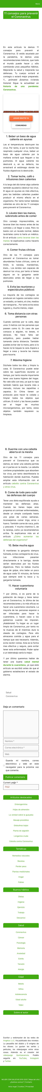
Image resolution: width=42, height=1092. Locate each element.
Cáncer (21, 938)
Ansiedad (21, 953)
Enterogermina (21, 804)
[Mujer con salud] (6, 4)
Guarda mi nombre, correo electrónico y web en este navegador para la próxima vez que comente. (22, 765)
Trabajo (21, 912)
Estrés (21, 959)
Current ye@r (10, 782)
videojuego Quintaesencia (16, 1055)
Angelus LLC (8, 1040)
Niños (21, 989)
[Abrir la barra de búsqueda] (26, 4)
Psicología (21, 943)
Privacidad (30, 1087)
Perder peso (21, 866)
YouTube (22, 1058)
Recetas (21, 861)
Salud (8, 692)
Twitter (8, 1061)
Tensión (21, 964)
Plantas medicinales (21, 872)
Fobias (21, 882)
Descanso (21, 918)
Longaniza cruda (21, 836)
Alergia (21, 969)
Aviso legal (12, 1087)
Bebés (21, 984)
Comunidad (21, 125)
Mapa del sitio (34, 1079)
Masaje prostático (21, 820)
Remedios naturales (21, 856)
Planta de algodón (21, 831)
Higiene (21, 902)
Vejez (21, 1005)
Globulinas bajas (21, 825)
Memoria (21, 948)
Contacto (28, 1082)
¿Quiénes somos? (17, 1082)
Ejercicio (21, 907)
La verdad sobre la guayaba (21, 815)
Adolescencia (21, 994)
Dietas (21, 897)
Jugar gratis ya (21, 118)
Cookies (21, 1087)
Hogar (21, 877)
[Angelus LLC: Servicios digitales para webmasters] (21, 682)
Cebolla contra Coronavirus (21, 841)
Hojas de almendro (21, 809)
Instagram (34, 1058)
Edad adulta (21, 999)
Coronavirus (12, 696)
